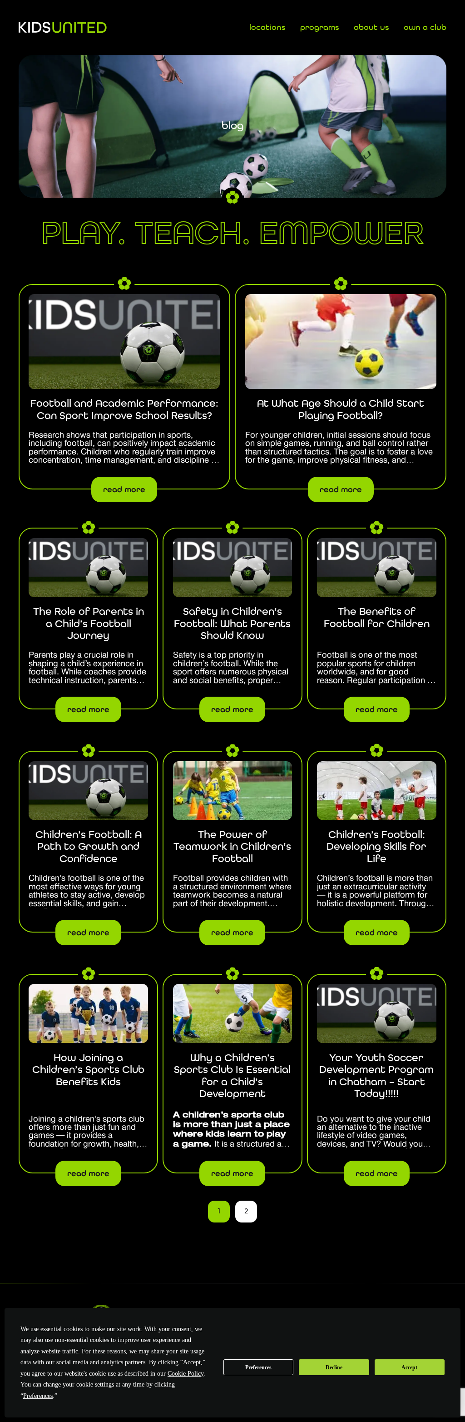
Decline (334, 1367)
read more (124, 489)
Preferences (258, 1367)
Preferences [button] (38, 1395)
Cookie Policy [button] (185, 1373)
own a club (425, 28)
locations (267, 28)
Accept (409, 1367)
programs (319, 28)
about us (371, 28)
